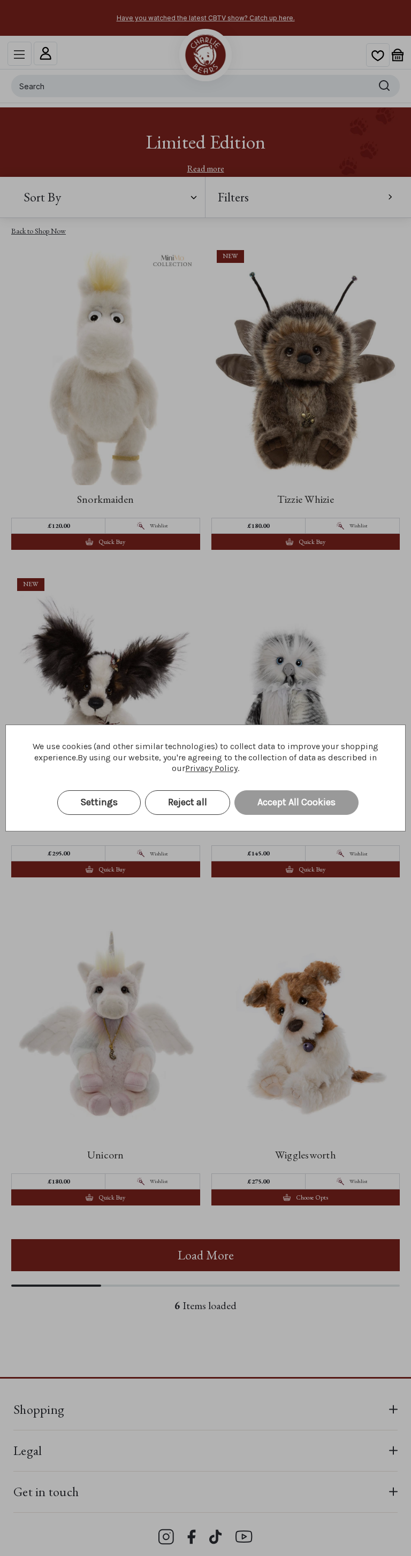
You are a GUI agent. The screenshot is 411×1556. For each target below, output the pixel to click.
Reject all (187, 802)
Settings (99, 802)
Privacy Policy (211, 768)
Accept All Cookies (296, 802)
